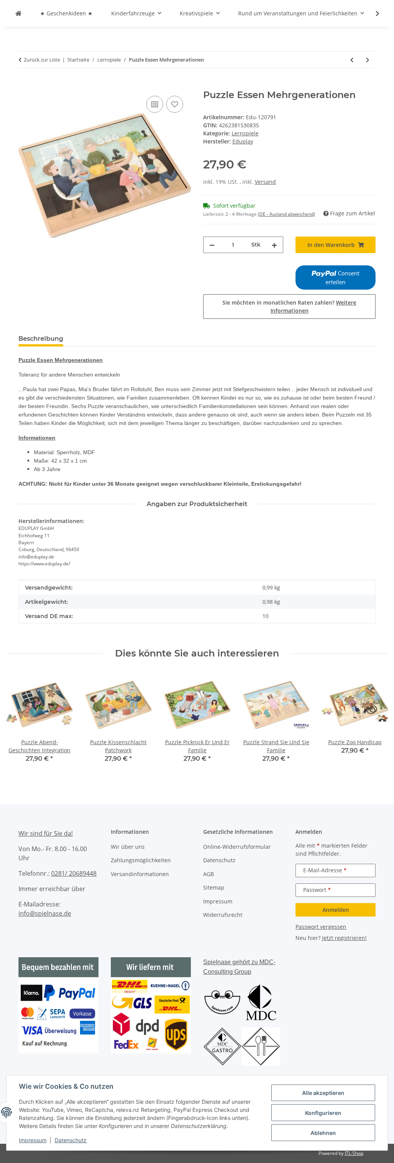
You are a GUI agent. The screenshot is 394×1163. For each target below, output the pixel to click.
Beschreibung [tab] (40, 338)
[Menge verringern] (212, 245)
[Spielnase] (18, 13)
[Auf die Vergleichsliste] (154, 104)
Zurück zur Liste (42, 59)
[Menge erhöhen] (274, 245)
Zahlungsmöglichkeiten (141, 860)
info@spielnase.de (44, 913)
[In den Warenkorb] (24, 85)
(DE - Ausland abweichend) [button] (286, 214)
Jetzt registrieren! (344, 937)
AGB (208, 874)
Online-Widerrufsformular (237, 846)
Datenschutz (71, 1140)
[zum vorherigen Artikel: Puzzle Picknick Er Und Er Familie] (352, 60)
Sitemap (213, 887)
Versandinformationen (140, 874)
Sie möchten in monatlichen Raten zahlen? (289, 306)
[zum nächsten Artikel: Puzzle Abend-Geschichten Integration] (368, 60)
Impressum (33, 1140)
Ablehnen (323, 1133)
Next (375, 722)
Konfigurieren (323, 1113)
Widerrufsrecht (222, 914)
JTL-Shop (354, 1153)
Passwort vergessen (321, 926)
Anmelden (335, 909)
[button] (372, 13)
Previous (19, 722)
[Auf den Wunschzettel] (174, 104)
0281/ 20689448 (74, 873)
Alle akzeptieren (323, 1093)
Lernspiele (245, 133)
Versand (265, 181)
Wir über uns (128, 846)
